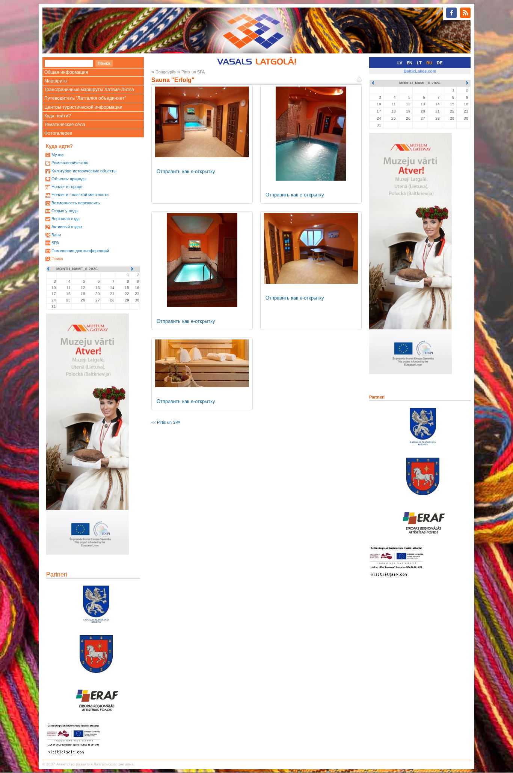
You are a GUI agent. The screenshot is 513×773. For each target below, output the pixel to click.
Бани (56, 235)
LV (399, 63)
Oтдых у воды (64, 210)
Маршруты (56, 81)
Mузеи (57, 154)
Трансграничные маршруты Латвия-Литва (89, 89)
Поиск (57, 258)
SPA (55, 242)
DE (439, 63)
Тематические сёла (64, 124)
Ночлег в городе (66, 186)
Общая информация (66, 72)
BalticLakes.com (420, 71)
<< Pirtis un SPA (165, 422)
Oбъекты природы (68, 179)
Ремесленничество (69, 162)
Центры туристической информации (83, 107)
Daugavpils (165, 72)
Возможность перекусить (75, 203)
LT (419, 63)
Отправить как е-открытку (186, 171)
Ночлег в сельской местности (80, 194)
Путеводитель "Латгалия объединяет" (85, 98)
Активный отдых (67, 226)
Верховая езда (65, 218)
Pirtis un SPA (193, 72)
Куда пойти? (57, 116)
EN (409, 63)
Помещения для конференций (80, 250)
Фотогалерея (58, 133)
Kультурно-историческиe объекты (83, 171)
